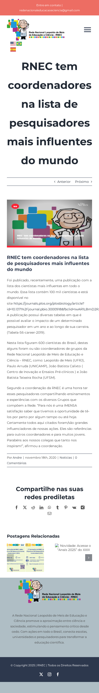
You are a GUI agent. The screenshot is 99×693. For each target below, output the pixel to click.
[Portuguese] (19, 43)
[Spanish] (13, 49)
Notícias (66, 457)
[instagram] (49, 674)
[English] (13, 43)
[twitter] (41, 674)
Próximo (82, 182)
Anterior (64, 182)
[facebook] (58, 674)
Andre (17, 457)
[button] (10, 557)
